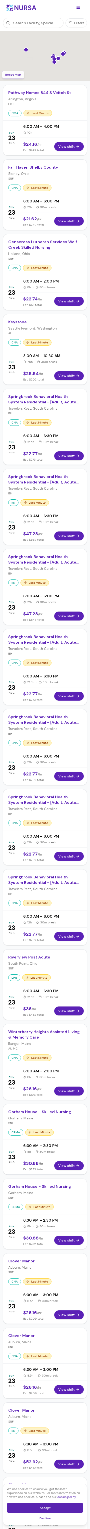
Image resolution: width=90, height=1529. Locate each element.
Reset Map (13, 75)
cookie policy (66, 1497)
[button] (78, 7)
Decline (47, 1519)
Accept (48, 1509)
